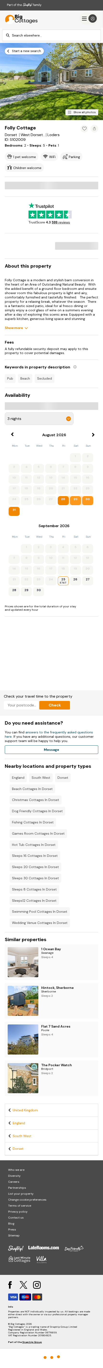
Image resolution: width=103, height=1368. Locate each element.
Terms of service (19, 1206)
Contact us (16, 1218)
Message (51, 750)
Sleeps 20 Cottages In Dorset (35, 867)
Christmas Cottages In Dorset (35, 800)
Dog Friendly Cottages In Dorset (37, 811)
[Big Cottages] (19, 18)
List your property (21, 1194)
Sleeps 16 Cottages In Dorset (35, 856)
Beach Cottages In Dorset (32, 789)
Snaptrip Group (32, 1342)
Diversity (14, 1176)
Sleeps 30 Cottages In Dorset (35, 878)
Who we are (16, 1170)
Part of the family (24, 5)
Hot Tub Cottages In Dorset (34, 845)
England (18, 777)
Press (12, 1229)
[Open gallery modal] (51, 81)
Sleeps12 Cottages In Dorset (34, 900)
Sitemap (14, 1235)
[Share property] (94, 129)
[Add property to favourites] (84, 129)
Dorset (62, 777)
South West (41, 777)
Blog (11, 1223)
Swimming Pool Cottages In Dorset (39, 911)
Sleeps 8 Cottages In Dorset (34, 889)
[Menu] (89, 18)
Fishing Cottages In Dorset (33, 822)
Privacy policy (18, 1212)
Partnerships (17, 1188)
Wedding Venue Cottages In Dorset (40, 923)
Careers (13, 1182)
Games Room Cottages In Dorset (38, 833)
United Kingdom (25, 1110)
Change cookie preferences (27, 1200)
